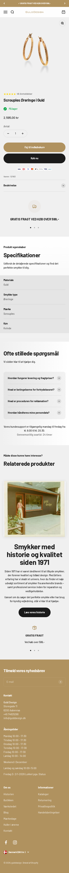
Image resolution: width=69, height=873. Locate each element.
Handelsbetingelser (49, 812)
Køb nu (34, 158)
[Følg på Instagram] (15, 842)
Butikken (8, 800)
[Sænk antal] (8, 133)
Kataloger (43, 794)
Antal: (7, 126)
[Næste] (64, 3)
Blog (6, 812)
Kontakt (8, 830)
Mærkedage (10, 818)
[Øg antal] (22, 133)
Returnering (44, 800)
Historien (9, 794)
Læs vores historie (34, 612)
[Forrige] (4, 3)
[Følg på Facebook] (6, 842)
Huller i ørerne (11, 824)
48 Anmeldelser (24, 93)
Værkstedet (10, 806)
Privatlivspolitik (46, 806)
